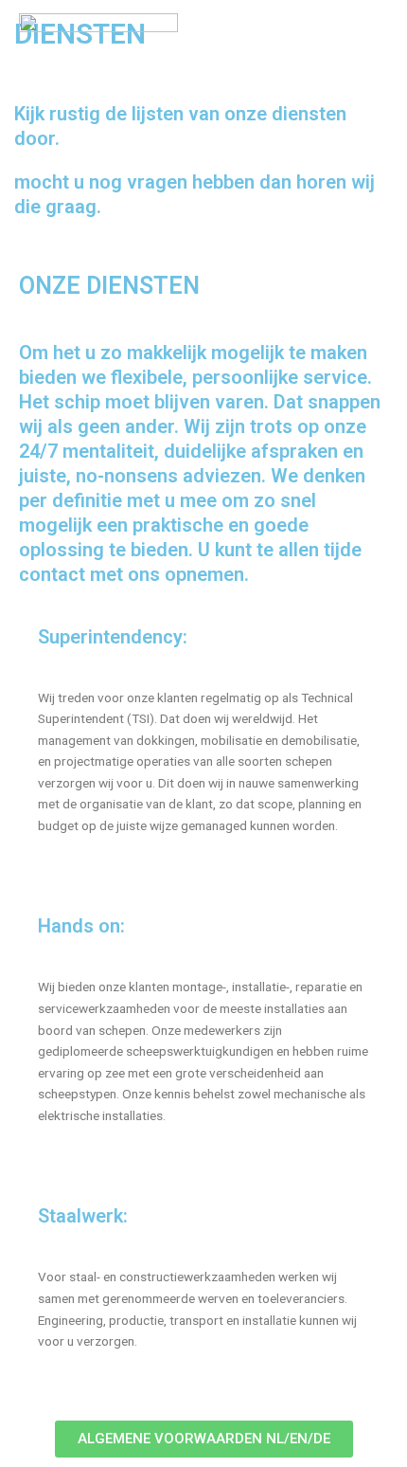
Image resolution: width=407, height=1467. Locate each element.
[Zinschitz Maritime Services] (98, 53)
